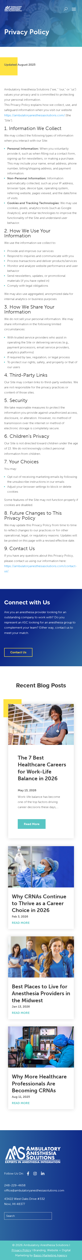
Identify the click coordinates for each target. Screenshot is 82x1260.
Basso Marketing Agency (50, 1255)
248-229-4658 (15, 1185)
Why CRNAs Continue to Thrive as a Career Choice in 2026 (39, 903)
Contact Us (18, 652)
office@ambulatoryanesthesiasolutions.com (34, 1190)
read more (31, 824)
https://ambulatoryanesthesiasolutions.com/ (34, 115)
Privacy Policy (21, 1250)
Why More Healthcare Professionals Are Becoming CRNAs (39, 1083)
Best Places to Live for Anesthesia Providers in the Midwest (41, 993)
